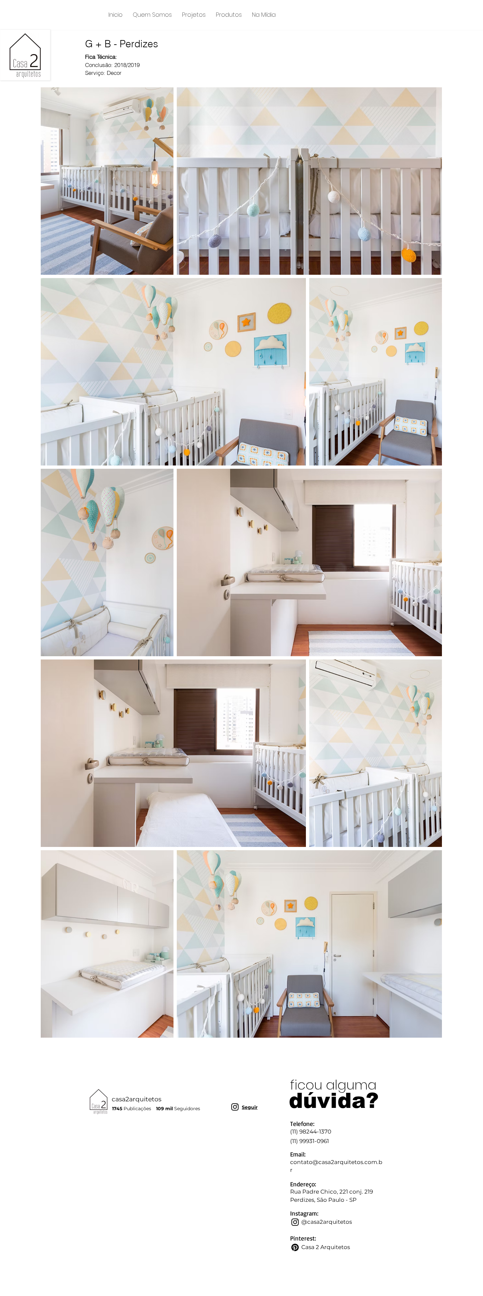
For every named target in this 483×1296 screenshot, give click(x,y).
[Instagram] (235, 1107)
